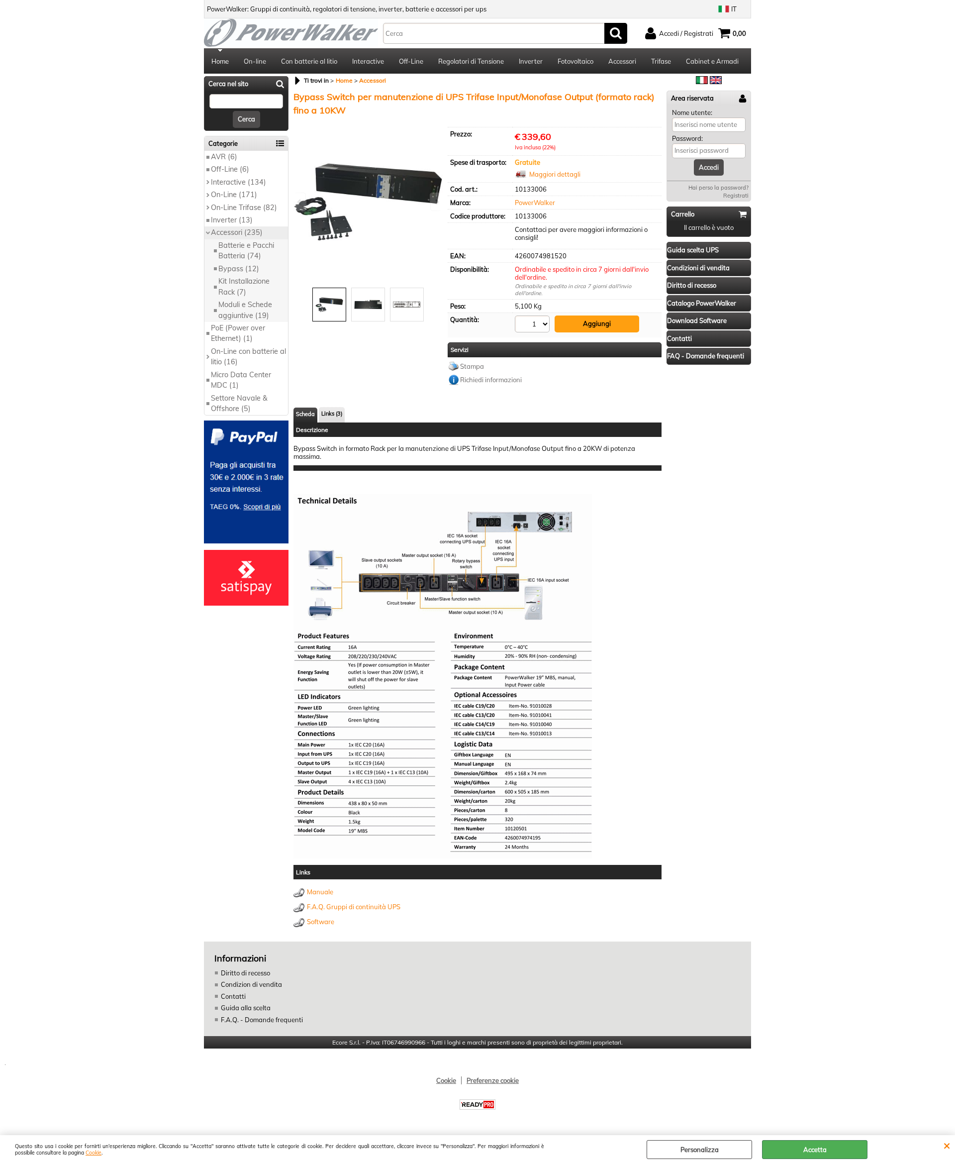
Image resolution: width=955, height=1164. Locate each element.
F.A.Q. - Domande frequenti (262, 1020)
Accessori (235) (237, 232)
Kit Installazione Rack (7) (244, 286)
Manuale (320, 892)
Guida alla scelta (246, 1008)
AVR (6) (224, 156)
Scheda (305, 414)
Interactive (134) (238, 182)
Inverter (531, 61)
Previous (299, 202)
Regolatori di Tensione (471, 61)
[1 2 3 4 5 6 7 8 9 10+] (533, 325)
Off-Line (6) (230, 169)
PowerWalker (535, 203)
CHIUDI (947, 1145)
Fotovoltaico (575, 61)
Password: (687, 138)
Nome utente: (692, 112)
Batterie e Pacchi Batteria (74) (246, 250)
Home (220, 61)
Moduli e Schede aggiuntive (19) (245, 309)
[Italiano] (702, 82)
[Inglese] (716, 82)
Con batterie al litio (309, 61)
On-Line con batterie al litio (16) (248, 356)
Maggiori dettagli (554, 174)
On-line (255, 61)
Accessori (622, 61)
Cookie (93, 1153)
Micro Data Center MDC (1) (241, 380)
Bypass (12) (238, 268)
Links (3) (331, 413)
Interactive (368, 61)
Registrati (736, 195)
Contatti (233, 996)
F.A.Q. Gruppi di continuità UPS (353, 907)
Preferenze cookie (493, 1080)
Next (436, 202)
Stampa (472, 366)
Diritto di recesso (245, 973)
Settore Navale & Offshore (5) (239, 403)
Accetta (815, 1150)
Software (320, 922)
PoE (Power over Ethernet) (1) (238, 333)
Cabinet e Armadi (712, 61)
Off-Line (411, 61)
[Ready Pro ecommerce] (477, 1104)
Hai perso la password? (718, 187)
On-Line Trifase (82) (244, 207)
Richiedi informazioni (491, 380)
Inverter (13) (232, 219)
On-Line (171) (234, 194)
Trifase (661, 61)
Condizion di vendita (251, 984)
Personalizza (699, 1150)
